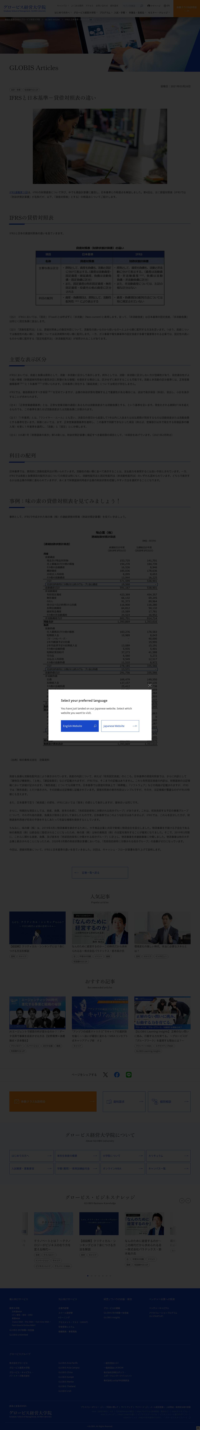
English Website (72, 726)
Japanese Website (113, 726)
